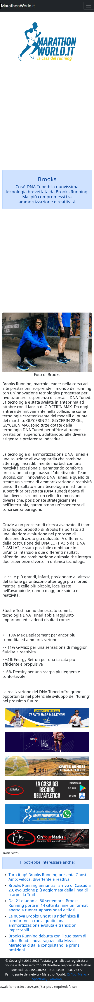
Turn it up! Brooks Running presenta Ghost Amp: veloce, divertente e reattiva (47, 877)
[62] (47, 742)
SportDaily (39, 979)
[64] (47, 790)
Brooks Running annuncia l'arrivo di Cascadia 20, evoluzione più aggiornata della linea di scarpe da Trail (50, 890)
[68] (47, 838)
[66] (47, 717)
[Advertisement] (47, 118)
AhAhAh (56, 979)
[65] (47, 814)
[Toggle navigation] (88, 6)
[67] (47, 766)
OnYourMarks (77, 974)
